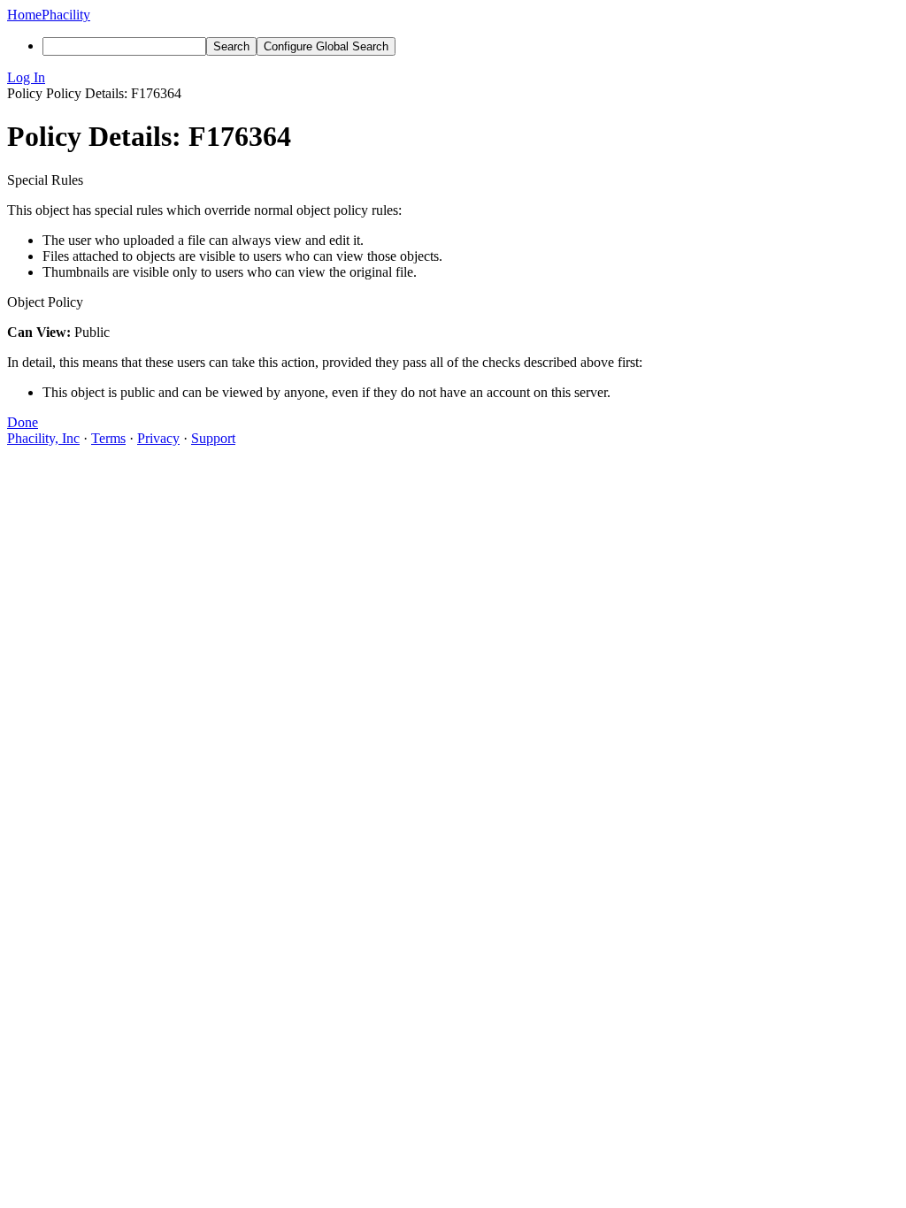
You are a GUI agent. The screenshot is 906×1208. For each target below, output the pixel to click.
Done (22, 422)
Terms (108, 438)
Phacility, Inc (43, 438)
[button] (453, 78)
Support (213, 438)
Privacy (158, 438)
